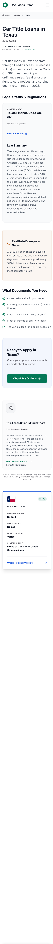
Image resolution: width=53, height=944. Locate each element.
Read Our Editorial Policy (16, 461)
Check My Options (25, 378)
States (17, 15)
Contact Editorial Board (16, 465)
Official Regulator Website (20, 562)
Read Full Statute (15, 133)
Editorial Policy (30, 49)
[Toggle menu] (47, 5)
